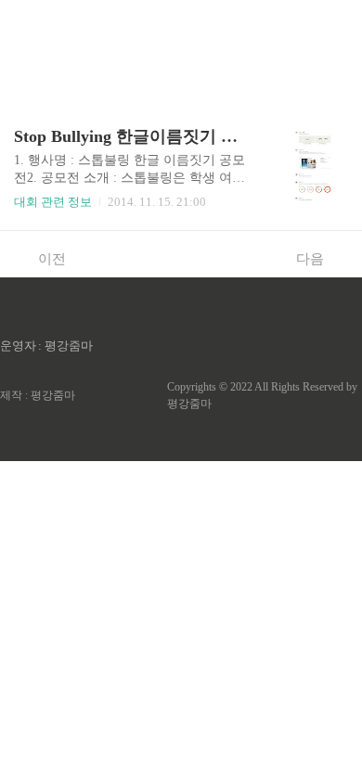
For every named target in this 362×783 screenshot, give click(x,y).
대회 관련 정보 (53, 202)
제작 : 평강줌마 (37, 395)
